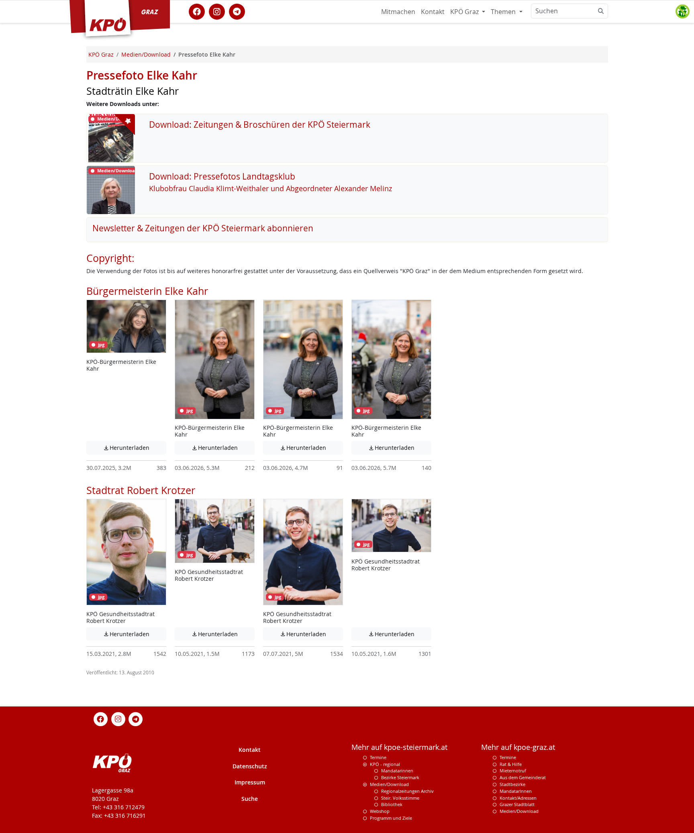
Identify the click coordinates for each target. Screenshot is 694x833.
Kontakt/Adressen (518, 798)
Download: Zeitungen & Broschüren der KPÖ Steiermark (259, 124)
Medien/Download (389, 784)
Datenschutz (250, 766)
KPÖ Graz (465, 11)
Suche (249, 798)
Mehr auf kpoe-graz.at (518, 747)
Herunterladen (134, 447)
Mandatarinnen (397, 771)
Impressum (250, 782)
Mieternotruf (513, 771)
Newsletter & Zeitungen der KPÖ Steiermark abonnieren (202, 228)
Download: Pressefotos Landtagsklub (222, 176)
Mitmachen (398, 11)
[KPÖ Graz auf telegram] (237, 10)
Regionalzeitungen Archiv (407, 791)
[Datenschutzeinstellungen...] (682, 11)
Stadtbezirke (512, 784)
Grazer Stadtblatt (517, 804)
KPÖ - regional (385, 764)
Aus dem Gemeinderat (523, 777)
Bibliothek (391, 804)
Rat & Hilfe (511, 764)
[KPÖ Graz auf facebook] (197, 10)
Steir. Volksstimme (400, 798)
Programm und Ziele (391, 818)
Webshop (380, 811)
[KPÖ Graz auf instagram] (217, 10)
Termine (378, 757)
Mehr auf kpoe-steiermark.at (399, 747)
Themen (504, 11)
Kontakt (433, 11)
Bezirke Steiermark (400, 777)
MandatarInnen (516, 791)
